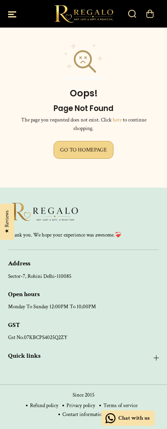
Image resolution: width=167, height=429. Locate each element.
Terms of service (120, 405)
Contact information (83, 414)
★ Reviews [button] (7, 221)
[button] (12, 13)
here (117, 120)
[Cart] (150, 14)
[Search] (132, 14)
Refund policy (44, 405)
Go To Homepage (83, 150)
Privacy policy (80, 405)
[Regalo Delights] (83, 13)
